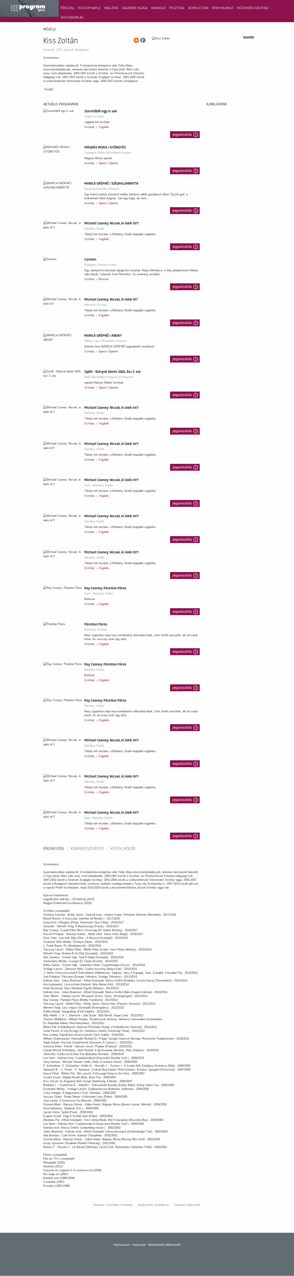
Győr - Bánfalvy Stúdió (98, 485)
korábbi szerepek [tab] (87, 848)
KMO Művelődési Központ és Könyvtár (108, 377)
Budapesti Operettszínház (100, 264)
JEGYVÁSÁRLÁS (71, 17)
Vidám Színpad (94, 116)
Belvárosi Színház (95, 304)
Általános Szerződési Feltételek (113, 1205)
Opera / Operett (108, 163)
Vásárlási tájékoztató (187, 1205)
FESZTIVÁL (177, 8)
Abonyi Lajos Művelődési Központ (105, 341)
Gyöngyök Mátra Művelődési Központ (107, 152)
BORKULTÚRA (198, 8)
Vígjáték (104, 127)
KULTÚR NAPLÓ (89, 8)
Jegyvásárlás (182, 135)
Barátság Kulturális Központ (101, 188)
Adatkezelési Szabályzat (153, 1205)
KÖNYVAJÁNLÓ (223, 8)
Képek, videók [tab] (123, 848)
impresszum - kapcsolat (129, 1244)
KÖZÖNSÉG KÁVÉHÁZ (253, 8)
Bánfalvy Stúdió (94, 228)
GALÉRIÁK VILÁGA (134, 8)
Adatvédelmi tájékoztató (164, 1244)
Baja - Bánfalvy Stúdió (98, 817)
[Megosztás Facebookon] (142, 40)
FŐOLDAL (67, 8)
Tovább (48, 89)
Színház (89, 127)
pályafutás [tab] (53, 848)
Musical (103, 279)
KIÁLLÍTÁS (111, 8)
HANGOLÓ (158, 8)
